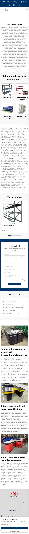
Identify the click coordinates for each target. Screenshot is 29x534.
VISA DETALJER (7, 89)
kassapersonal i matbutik (9, 301)
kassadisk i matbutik (8, 304)
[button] (9, 235)
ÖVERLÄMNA (14, 284)
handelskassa (19, 307)
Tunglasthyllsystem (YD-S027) (22, 98)
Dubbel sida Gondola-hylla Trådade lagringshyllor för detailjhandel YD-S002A (7, 117)
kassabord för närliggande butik (11, 313)
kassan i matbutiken (8, 307)
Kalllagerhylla (7, 97)
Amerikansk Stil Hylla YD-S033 (22, 117)
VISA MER (4, 230)
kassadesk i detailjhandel (9, 310)
